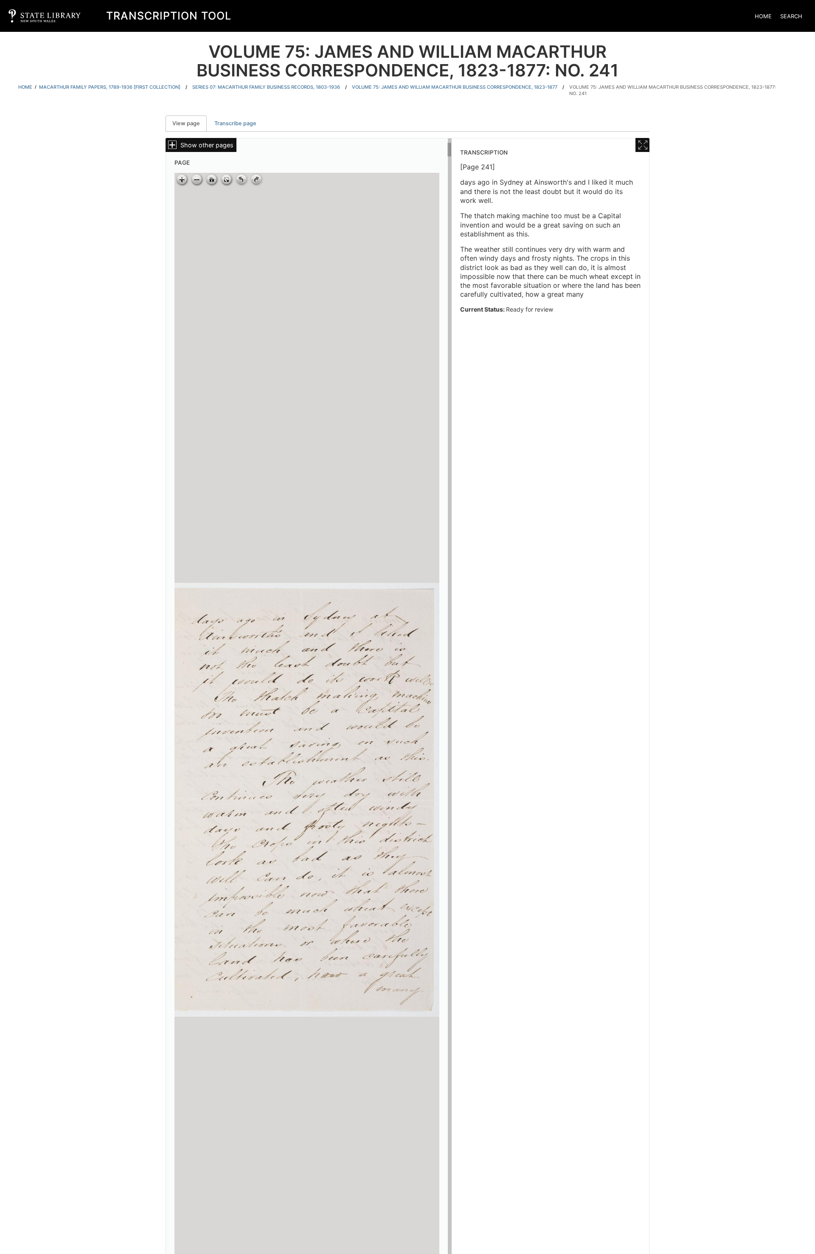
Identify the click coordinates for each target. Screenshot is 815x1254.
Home (763, 16)
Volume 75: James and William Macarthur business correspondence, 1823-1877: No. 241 (672, 90)
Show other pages (206, 145)
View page (189, 123)
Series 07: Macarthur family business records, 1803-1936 (266, 87)
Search (791, 16)
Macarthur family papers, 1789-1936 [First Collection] (109, 87)
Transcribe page (235, 123)
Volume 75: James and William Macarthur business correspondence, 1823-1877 (454, 87)
